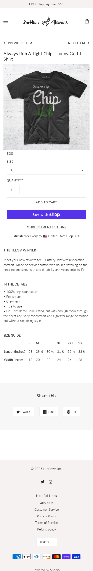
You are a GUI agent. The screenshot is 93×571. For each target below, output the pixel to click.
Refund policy (46, 529)
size (10, 161)
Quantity (13, 180)
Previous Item (20, 43)
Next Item (76, 43)
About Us (46, 503)
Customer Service (46, 509)
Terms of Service (46, 522)
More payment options (46, 227)
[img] (42, 481)
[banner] (46, 21)
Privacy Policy (46, 516)
